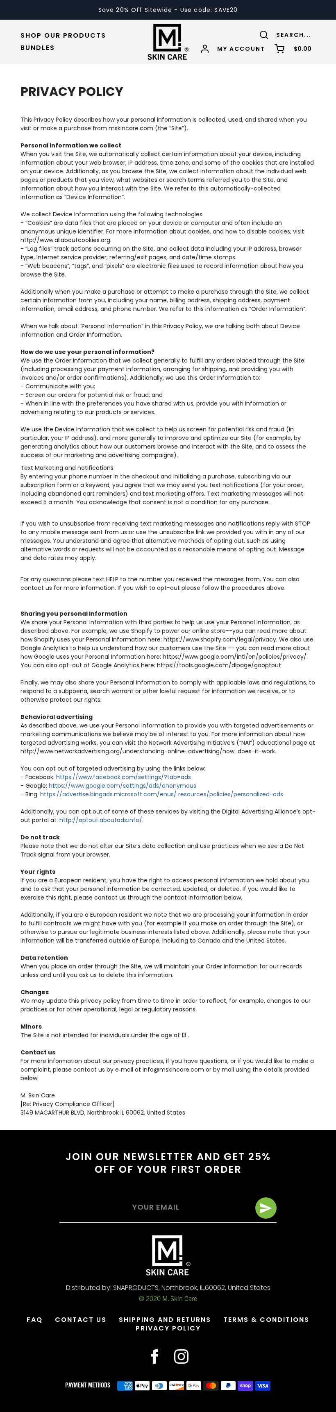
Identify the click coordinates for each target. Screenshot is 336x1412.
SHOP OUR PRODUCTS (63, 36)
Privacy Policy (168, 1328)
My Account (241, 49)
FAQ (35, 1320)
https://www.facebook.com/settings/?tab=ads (123, 777)
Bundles (37, 48)
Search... (293, 35)
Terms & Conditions (266, 1320)
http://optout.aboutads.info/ (100, 820)
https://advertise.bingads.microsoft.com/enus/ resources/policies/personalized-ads (161, 794)
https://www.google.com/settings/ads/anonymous (122, 786)
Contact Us (81, 1320)
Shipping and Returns (165, 1320)
